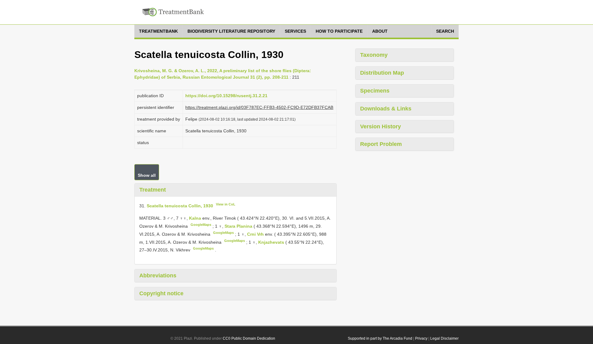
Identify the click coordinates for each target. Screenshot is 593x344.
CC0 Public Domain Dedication (249, 338)
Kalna (195, 218)
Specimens (374, 91)
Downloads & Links (385, 109)
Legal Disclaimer (444, 338)
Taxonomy (374, 55)
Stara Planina (239, 226)
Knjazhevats (271, 241)
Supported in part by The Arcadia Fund (380, 338)
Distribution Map (382, 73)
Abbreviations (157, 275)
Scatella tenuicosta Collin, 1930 (180, 205)
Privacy (421, 338)
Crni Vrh (256, 234)
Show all (147, 175)
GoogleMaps (201, 224)
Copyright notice (161, 293)
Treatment (152, 190)
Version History (380, 126)
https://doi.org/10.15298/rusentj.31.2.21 (226, 95)
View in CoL (225, 204)
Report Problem (381, 144)
